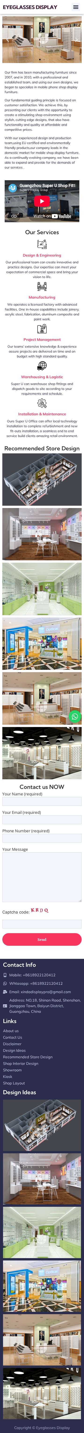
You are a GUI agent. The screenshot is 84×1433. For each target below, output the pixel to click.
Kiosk (7, 1076)
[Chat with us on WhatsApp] (75, 716)
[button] (76, 7)
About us (11, 1030)
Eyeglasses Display (53, 1427)
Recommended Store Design (27, 1057)
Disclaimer (12, 1043)
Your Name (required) (22, 794)
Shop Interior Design (20, 1063)
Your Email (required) (21, 812)
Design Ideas (14, 1050)
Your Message (15, 849)
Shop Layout (14, 1083)
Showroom (12, 1070)
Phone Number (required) (25, 831)
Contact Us (12, 1037)
